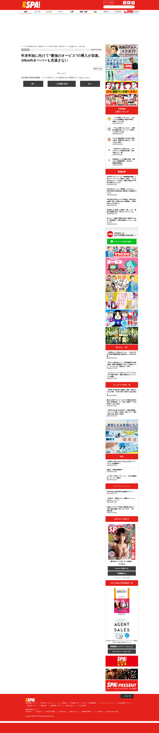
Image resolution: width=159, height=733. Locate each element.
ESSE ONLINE (51, 711)
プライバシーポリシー (107, 703)
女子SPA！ (29, 711)
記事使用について (56, 705)
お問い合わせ (69, 705)
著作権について (32, 705)
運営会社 (44, 705)
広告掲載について (31, 703)
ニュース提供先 (62, 703)
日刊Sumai (62, 711)
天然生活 (39, 711)
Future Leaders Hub (112, 711)
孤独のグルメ (74, 711)
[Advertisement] (79, 29)
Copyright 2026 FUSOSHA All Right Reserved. (39, 716)
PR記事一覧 (75, 703)
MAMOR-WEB (86, 711)
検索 (132, 6)
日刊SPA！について (47, 703)
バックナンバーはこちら (121, 578)
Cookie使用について (124, 703)
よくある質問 (81, 705)
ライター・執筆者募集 (89, 703)
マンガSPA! (99, 711)
